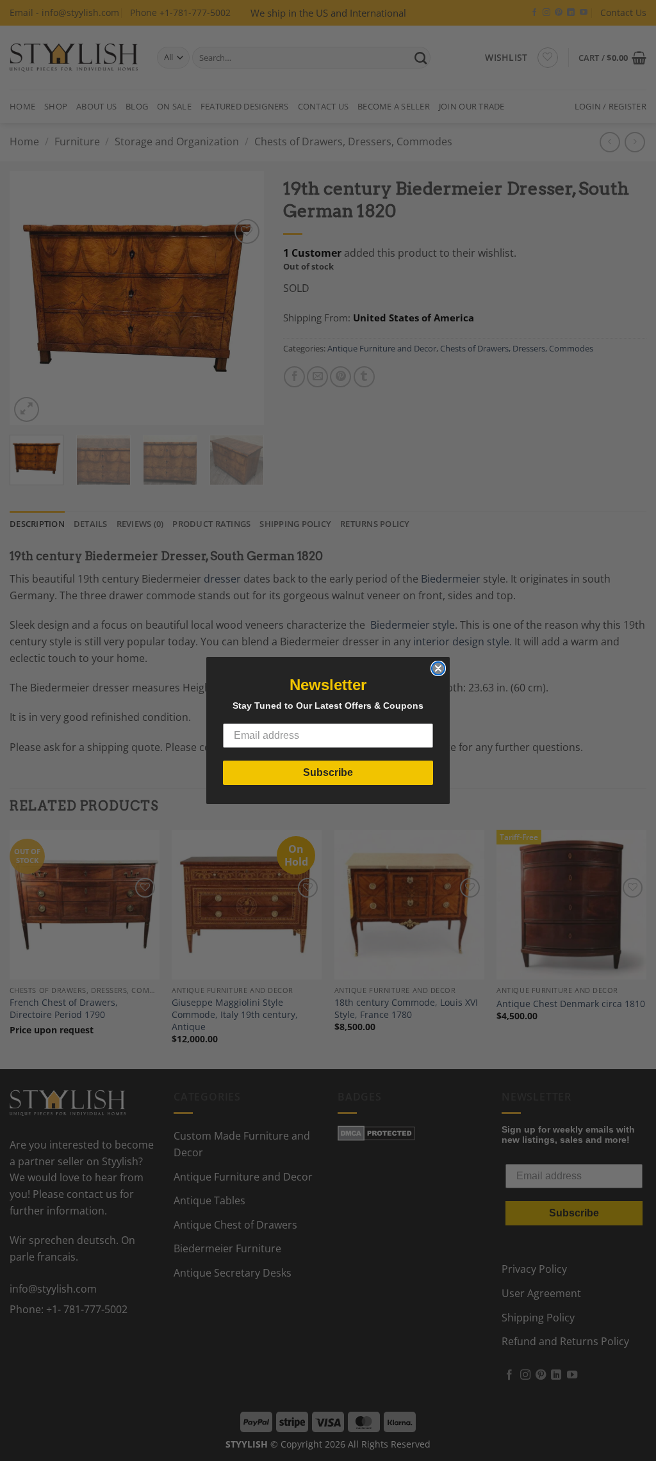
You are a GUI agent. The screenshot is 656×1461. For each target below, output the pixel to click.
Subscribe (328, 772)
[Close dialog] (438, 668)
